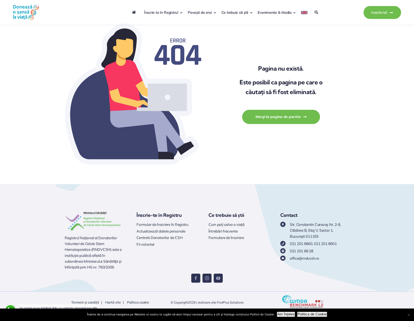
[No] (408, 315)
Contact (289, 215)
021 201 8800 (301, 243)
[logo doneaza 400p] (26, 6)
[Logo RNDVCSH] (93, 211)
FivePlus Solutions (230, 302)
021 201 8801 (325, 243)
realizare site (207, 302)
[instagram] (207, 278)
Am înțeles (286, 314)
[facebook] (195, 278)
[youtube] (218, 278)
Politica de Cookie (312, 314)
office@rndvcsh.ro (304, 258)
